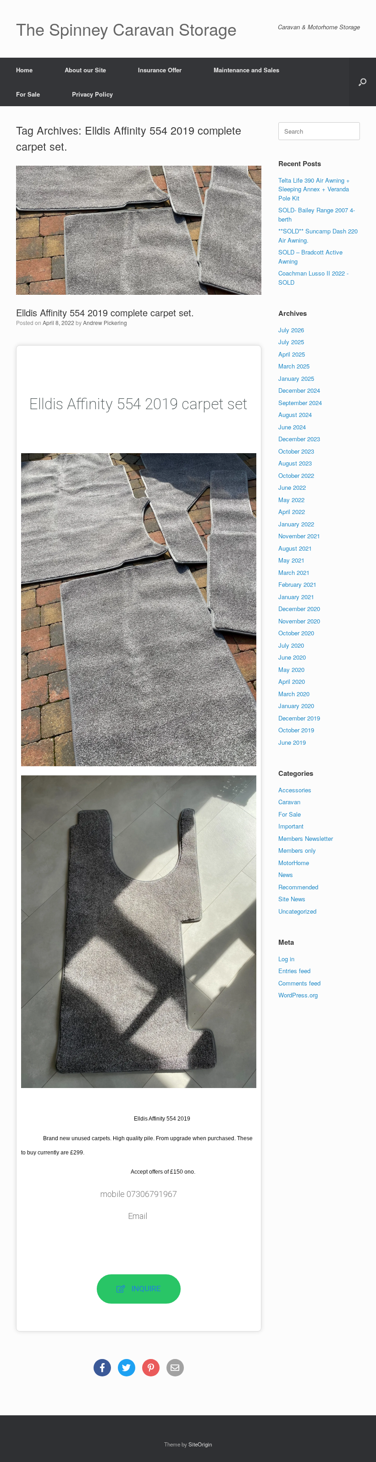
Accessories (294, 789)
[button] (362, 82)
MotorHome (293, 862)
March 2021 (294, 572)
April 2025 (291, 354)
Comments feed (299, 983)
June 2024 (292, 426)
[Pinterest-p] (151, 1367)
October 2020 (296, 632)
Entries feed (294, 970)
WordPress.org (298, 995)
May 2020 (291, 669)
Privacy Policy (92, 94)
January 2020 (296, 705)
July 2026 (291, 329)
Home (24, 69)
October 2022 (296, 475)
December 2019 (299, 718)
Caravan (289, 801)
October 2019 (296, 730)
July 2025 (291, 341)
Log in (286, 958)
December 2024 (299, 390)
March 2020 (294, 693)
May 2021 (291, 560)
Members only (297, 850)
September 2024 (300, 402)
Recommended (298, 887)
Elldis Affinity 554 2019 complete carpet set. (105, 312)
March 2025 (294, 366)
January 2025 (296, 378)
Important (291, 826)
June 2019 (292, 742)
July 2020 (291, 645)
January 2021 (296, 596)
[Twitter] (126, 1367)
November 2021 (299, 535)
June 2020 (292, 657)
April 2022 (291, 511)
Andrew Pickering (105, 322)
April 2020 (291, 681)
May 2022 (291, 499)
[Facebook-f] (102, 1367)
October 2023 (296, 451)
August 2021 (295, 548)
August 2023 (295, 463)
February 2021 (297, 584)
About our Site (85, 69)
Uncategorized (297, 911)
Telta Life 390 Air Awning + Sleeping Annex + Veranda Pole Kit (314, 189)
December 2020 (299, 608)
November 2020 (299, 621)
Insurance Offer (160, 69)
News (285, 874)
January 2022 (296, 524)
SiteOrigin (200, 1444)
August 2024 (295, 414)
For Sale (28, 94)
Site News (291, 898)
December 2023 (299, 438)
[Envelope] (175, 1367)
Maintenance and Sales (246, 69)
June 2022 (292, 487)
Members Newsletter (305, 838)
